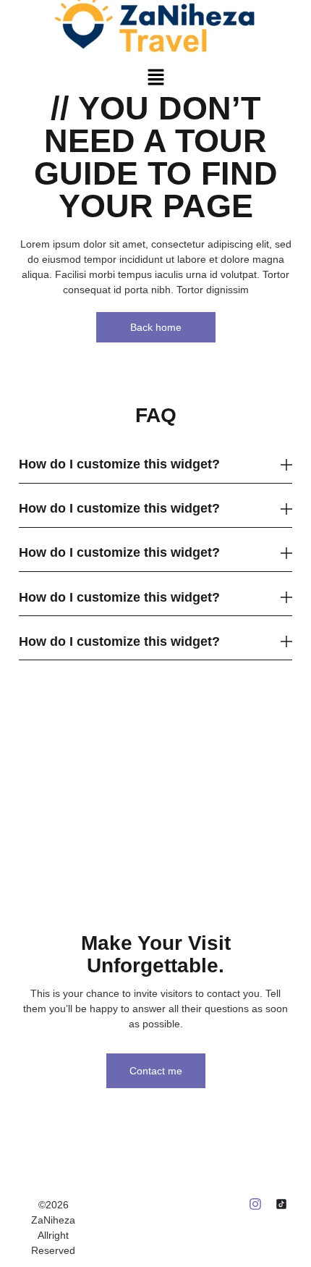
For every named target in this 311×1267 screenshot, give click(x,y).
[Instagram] (255, 1204)
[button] (155, 77)
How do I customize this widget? (119, 464)
